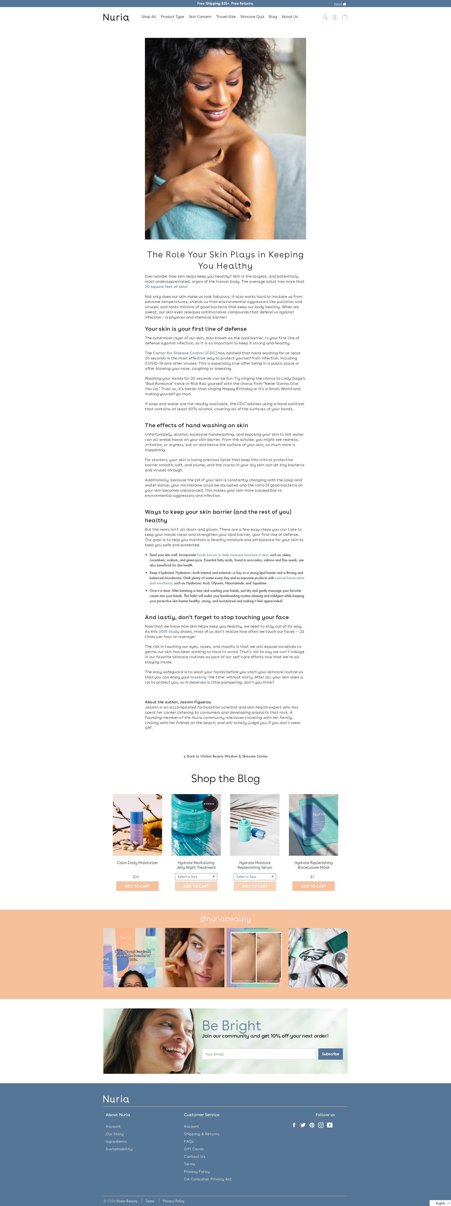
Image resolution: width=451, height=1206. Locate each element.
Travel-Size (226, 16)
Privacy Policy (197, 1171)
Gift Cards (194, 1149)
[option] (137, 842)
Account (113, 1126)
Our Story (115, 1134)
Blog (273, 16)
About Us (290, 16)
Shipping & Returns (201, 1134)
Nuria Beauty (127, 1201)
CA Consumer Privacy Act (208, 1179)
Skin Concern (200, 16)
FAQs (189, 1141)
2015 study (169, 631)
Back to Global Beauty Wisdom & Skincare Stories (227, 756)
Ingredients (116, 1141)
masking (199, 677)
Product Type (172, 16)
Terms (189, 1164)
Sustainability (119, 1149)
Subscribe (330, 1054)
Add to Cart (137, 886)
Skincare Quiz (252, 16)
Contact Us (194, 1156)
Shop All (149, 16)
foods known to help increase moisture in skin (232, 555)
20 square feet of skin (165, 286)
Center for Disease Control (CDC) (185, 353)
